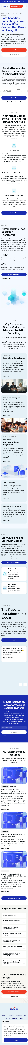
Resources (19, 1015)
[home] (4, 6)
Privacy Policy (18, 1033)
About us (7, 1018)
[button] (24, 6)
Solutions (4, 1015)
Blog (25, 1015)
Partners (14, 1018)
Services (11, 1015)
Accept (16, 1040)
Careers (21, 1018)
